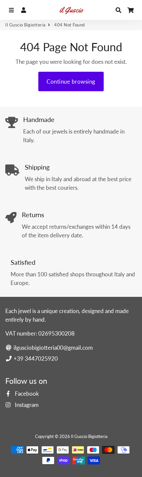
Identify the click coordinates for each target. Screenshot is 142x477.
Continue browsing (71, 81)
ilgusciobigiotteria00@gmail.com (52, 347)
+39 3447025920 (35, 358)
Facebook (26, 393)
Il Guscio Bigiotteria (25, 24)
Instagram (26, 404)
